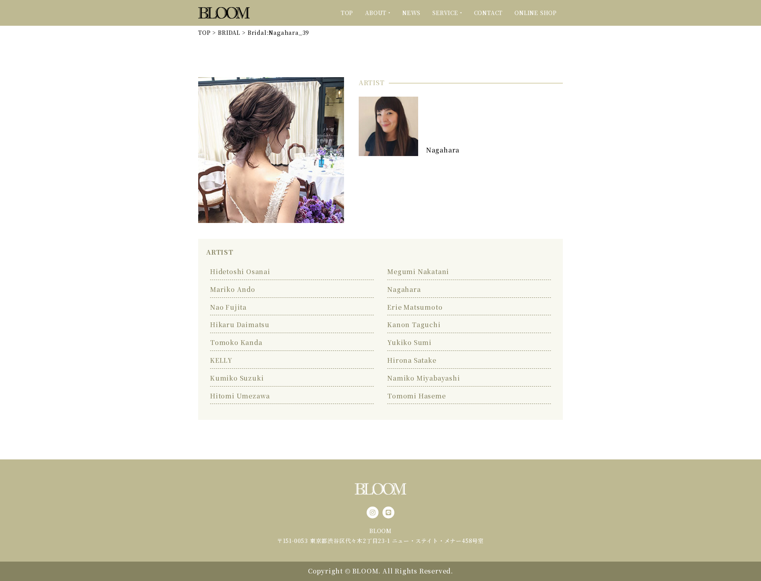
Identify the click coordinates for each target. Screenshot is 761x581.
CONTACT (488, 13)
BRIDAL (229, 32)
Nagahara (442, 149)
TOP (347, 13)
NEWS (411, 13)
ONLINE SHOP (535, 13)
